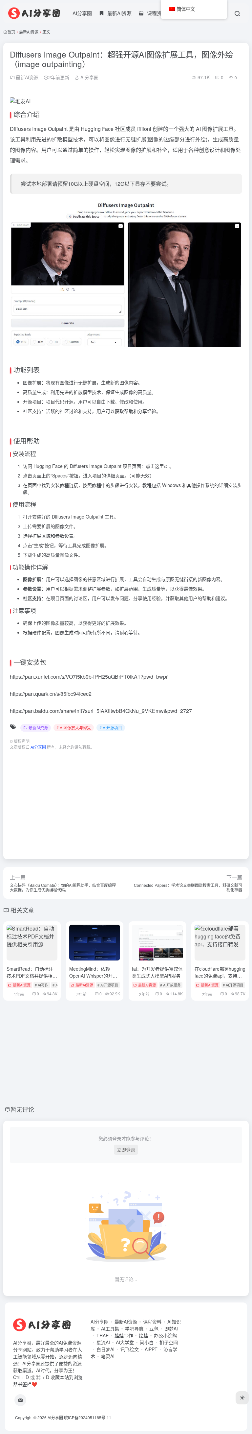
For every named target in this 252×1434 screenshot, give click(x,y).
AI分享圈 (82, 13)
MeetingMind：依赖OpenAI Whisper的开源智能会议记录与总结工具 (94, 975)
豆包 (153, 1328)
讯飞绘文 (129, 1349)
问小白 (147, 1342)
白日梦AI (105, 1349)
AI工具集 (110, 1328)
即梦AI (171, 1328)
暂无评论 (22, 1109)
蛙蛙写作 (124, 1335)
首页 (11, 32)
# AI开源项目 (110, 727)
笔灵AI (108, 1356)
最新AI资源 (28, 32)
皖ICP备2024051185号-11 (87, 1417)
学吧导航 (134, 1328)
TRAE (102, 1335)
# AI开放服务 (170, 984)
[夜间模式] (242, 1397)
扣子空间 (168, 1342)
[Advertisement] (126, 801)
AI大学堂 (125, 1342)
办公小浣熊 (165, 1335)
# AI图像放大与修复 (73, 727)
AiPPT (151, 1349)
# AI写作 (41, 984)
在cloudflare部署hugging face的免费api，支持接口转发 (220, 975)
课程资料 (152, 1321)
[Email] (20, 1400)
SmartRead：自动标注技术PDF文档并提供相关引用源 (32, 975)
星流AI (103, 1342)
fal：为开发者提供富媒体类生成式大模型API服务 (157, 972)
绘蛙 (143, 1335)
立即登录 (126, 1149)
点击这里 (155, 466)
